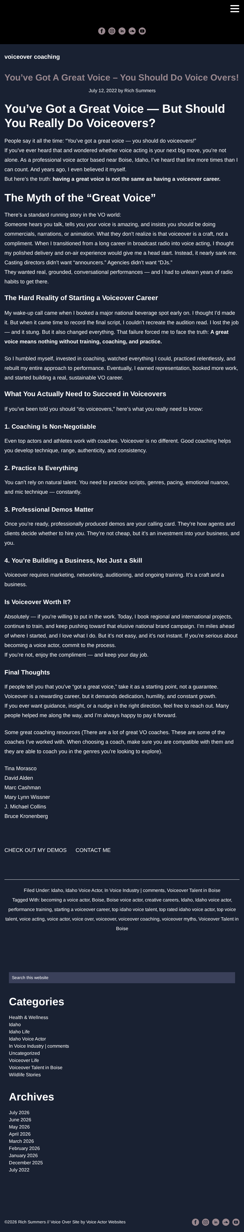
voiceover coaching (138, 918)
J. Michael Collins (25, 807)
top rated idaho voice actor (187, 909)
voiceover (106, 918)
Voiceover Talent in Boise (193, 890)
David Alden (18, 778)
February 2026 (24, 1148)
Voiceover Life (24, 1060)
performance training (30, 909)
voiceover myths (179, 918)
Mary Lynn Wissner (27, 797)
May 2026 (19, 1126)
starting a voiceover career (82, 909)
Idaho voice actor (213, 899)
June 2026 (20, 1119)
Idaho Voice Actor (83, 890)
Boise (98, 899)
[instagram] (111, 31)
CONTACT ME (93, 850)
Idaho (57, 890)
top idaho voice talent (134, 909)
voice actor (58, 918)
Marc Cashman (22, 788)
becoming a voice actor (65, 899)
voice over (82, 918)
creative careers (162, 899)
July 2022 (19, 1169)
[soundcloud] (132, 31)
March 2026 (21, 1141)
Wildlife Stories (25, 1074)
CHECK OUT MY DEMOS (35, 850)
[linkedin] (122, 31)
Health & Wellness (28, 1017)
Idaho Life (19, 1031)
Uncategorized (24, 1053)
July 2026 (19, 1112)
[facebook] (101, 31)
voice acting (32, 918)
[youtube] (142, 31)
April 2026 (20, 1134)
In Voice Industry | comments (134, 890)
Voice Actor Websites (106, 1221)
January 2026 (23, 1155)
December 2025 (26, 1162)
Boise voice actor (125, 899)
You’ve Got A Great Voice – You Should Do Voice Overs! (121, 77)
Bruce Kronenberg (26, 816)
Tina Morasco (20, 768)
